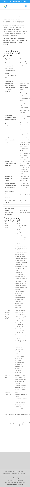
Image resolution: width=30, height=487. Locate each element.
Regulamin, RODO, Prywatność (14, 471)
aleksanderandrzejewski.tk (15, 484)
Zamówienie (15, 473)
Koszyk (23, 473)
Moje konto (6, 473)
